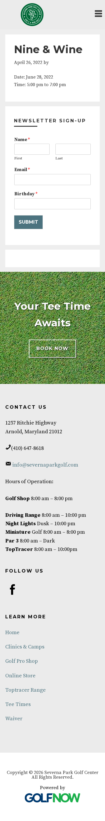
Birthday (25, 194)
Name (22, 139)
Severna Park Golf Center (32, 14)
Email (22, 170)
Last (59, 158)
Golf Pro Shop (21, 661)
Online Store (20, 675)
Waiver (13, 718)
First (18, 158)
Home (12, 632)
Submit (28, 222)
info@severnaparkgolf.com (44, 465)
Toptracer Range (25, 690)
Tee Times (18, 704)
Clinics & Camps (24, 646)
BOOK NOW (52, 348)
